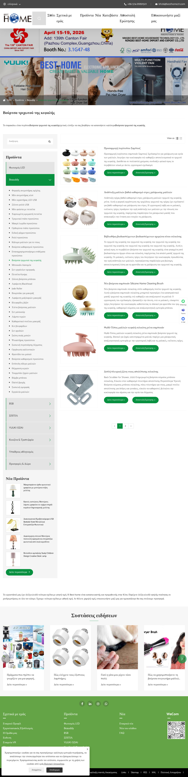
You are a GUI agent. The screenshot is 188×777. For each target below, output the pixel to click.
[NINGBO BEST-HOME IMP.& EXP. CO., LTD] (17, 18)
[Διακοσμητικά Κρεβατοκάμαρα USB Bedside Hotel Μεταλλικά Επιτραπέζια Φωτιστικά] (13, 525)
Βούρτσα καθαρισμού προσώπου (27, 247)
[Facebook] (82, 704)
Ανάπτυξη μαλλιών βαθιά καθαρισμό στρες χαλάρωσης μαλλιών (138, 192)
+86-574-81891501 (137, 4)
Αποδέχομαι (54, 770)
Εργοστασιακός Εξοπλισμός (18, 728)
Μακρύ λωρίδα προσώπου (24, 224)
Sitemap (135, 773)
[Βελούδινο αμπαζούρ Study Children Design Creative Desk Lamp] (13, 559)
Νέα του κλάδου (127, 728)
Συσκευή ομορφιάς (21, 387)
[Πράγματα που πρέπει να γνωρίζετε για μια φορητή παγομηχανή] (23, 647)
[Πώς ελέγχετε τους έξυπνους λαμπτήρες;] (70, 647)
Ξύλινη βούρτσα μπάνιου (24, 279)
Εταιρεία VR (9, 742)
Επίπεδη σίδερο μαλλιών (24, 364)
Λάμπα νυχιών (19, 317)
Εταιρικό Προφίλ (12, 723)
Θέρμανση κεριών (20, 369)
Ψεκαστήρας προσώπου (23, 340)
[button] (5, 659)
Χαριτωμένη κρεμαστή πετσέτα (27, 214)
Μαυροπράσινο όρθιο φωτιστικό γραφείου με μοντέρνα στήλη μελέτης (37, 487)
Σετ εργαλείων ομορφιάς (23, 270)
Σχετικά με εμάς (64, 18)
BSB (11, 404)
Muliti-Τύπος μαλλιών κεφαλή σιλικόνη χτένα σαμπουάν (134, 327)
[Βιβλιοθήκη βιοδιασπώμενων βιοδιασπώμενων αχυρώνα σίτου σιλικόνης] (79, 254)
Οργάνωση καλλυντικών (23, 350)
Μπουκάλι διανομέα (21, 265)
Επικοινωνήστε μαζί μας (165, 18)
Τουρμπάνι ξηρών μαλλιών (24, 373)
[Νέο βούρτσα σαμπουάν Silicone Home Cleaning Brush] (79, 301)
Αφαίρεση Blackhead (22, 284)
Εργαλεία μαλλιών (20, 392)
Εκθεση (7, 738)
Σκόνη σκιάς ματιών (21, 336)
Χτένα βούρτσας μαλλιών (24, 307)
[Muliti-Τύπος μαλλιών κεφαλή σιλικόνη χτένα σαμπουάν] (79, 345)
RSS (145, 773)
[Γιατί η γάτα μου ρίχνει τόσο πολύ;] (117, 647)
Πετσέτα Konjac (19, 275)
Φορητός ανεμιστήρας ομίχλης (26, 191)
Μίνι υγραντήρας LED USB (24, 200)
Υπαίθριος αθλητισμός (21, 452)
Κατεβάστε (110, 15)
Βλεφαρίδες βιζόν (20, 303)
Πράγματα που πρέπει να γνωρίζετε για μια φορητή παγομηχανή (20, 677)
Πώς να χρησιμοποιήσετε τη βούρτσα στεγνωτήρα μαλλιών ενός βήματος (164, 677)
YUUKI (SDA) (16, 428)
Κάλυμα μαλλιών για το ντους (26, 242)
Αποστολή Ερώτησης (127, 18)
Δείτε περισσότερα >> (116, 172)
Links (123, 773)
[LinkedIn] (90, 704)
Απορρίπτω (36, 770)
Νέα (98, 15)
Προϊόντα (87, 15)
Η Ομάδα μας (10, 733)
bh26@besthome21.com (172, 4)
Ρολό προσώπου (20, 238)
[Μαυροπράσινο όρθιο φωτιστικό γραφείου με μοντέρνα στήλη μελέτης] (13, 490)
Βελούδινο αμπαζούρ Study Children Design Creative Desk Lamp (38, 555)
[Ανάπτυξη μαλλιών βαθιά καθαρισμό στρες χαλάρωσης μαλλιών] (79, 210)
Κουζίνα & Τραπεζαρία (21, 440)
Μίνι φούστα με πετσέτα (23, 209)
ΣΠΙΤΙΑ (13, 416)
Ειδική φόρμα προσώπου (24, 233)
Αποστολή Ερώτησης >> (145, 172)
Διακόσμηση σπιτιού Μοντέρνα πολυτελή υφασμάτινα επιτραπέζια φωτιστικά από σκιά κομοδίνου (38, 539)
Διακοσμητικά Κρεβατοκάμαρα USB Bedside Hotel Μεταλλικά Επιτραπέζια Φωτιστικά (39, 522)
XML (154, 773)
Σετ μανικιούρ (18, 312)
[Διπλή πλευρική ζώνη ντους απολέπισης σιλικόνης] (79, 389)
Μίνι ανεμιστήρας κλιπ (22, 195)
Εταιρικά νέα (126, 723)
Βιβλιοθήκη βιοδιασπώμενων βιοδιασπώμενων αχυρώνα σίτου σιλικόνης (143, 236)
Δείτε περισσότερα (18, 572)
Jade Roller (17, 289)
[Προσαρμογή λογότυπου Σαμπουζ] (79, 165)
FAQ (121, 733)
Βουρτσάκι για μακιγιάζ (23, 293)
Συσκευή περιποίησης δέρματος (27, 345)
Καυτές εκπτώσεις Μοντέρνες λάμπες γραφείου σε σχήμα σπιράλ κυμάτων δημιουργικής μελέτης (38, 504)
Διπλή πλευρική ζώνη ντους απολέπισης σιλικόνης (131, 371)
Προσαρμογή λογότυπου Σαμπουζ (122, 148)
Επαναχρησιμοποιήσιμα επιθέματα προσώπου (28, 254)
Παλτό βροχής (18, 383)
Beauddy (31, 100)
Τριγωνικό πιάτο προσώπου (25, 219)
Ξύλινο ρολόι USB (20, 205)
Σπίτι (51, 15)
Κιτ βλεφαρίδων (19, 326)
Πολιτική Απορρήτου (171, 773)
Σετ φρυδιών (18, 331)
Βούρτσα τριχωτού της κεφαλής (53, 100)
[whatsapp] (106, 704)
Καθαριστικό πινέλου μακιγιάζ (26, 322)
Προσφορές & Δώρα (20, 464)
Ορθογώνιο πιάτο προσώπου (26, 228)
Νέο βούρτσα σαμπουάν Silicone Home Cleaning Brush (133, 283)
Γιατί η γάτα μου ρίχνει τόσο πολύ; (116, 677)
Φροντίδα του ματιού (21, 354)
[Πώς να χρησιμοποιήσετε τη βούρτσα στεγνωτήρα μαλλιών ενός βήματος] (164, 647)
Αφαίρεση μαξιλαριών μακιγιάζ (26, 298)
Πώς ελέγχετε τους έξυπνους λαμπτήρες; (69, 677)
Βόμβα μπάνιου (19, 378)
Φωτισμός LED (17, 168)
